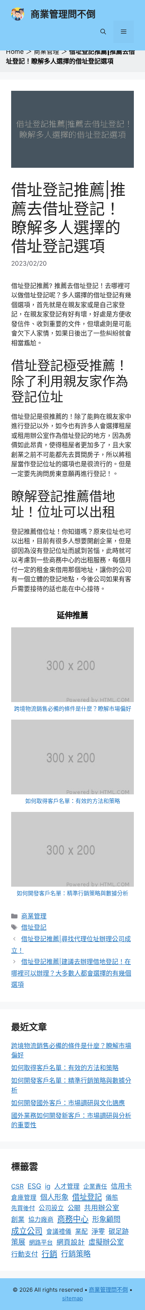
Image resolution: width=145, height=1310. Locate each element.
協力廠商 (41, 1219)
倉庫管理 (23, 1197)
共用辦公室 (101, 1208)
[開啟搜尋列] (103, 32)
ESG (34, 1186)
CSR (17, 1186)
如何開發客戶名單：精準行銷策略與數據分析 (72, 893)
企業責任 (95, 1186)
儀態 (112, 1197)
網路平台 (41, 1242)
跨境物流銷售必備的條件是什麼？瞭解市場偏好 (72, 708)
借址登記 (33, 927)
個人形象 (54, 1197)
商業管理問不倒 (63, 14)
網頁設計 (71, 1242)
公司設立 (51, 1208)
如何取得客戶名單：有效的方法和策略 (72, 800)
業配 (81, 1231)
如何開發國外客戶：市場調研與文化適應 (68, 1103)
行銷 (49, 1253)
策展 (18, 1242)
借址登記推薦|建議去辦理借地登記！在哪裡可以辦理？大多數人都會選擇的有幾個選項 (71, 973)
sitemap (72, 1298)
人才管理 (67, 1186)
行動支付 (24, 1254)
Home (15, 51)
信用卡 (121, 1186)
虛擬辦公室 (106, 1242)
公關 (74, 1208)
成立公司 (26, 1231)
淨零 (98, 1231)
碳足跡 (119, 1231)
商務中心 (72, 1219)
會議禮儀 (58, 1231)
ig (48, 1186)
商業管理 (46, 51)
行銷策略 (76, 1253)
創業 (18, 1219)
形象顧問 (106, 1219)
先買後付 (23, 1208)
